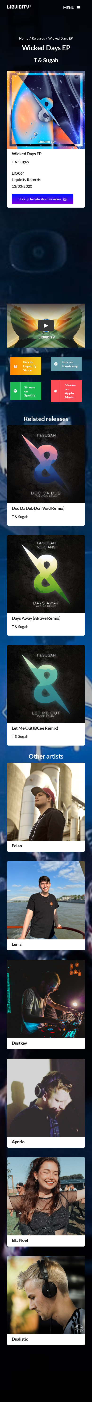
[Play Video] (46, 325)
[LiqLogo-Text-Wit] (19, 7)
